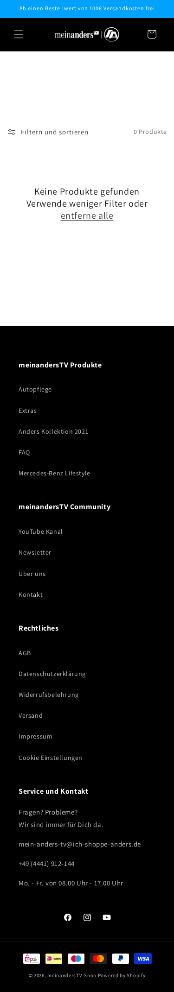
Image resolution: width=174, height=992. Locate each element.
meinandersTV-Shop (72, 975)
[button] (18, 34)
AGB (25, 653)
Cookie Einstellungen (51, 757)
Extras (28, 410)
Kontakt (31, 594)
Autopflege (35, 389)
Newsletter (35, 552)
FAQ (24, 452)
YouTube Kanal (41, 531)
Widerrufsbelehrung (49, 694)
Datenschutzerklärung (52, 674)
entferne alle (87, 215)
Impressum (35, 736)
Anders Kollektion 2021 (53, 431)
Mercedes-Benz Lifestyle (54, 473)
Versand (31, 715)
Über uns (32, 573)
